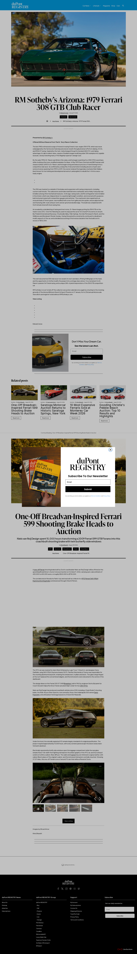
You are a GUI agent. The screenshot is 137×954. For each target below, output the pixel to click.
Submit (88, 489)
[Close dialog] (110, 450)
